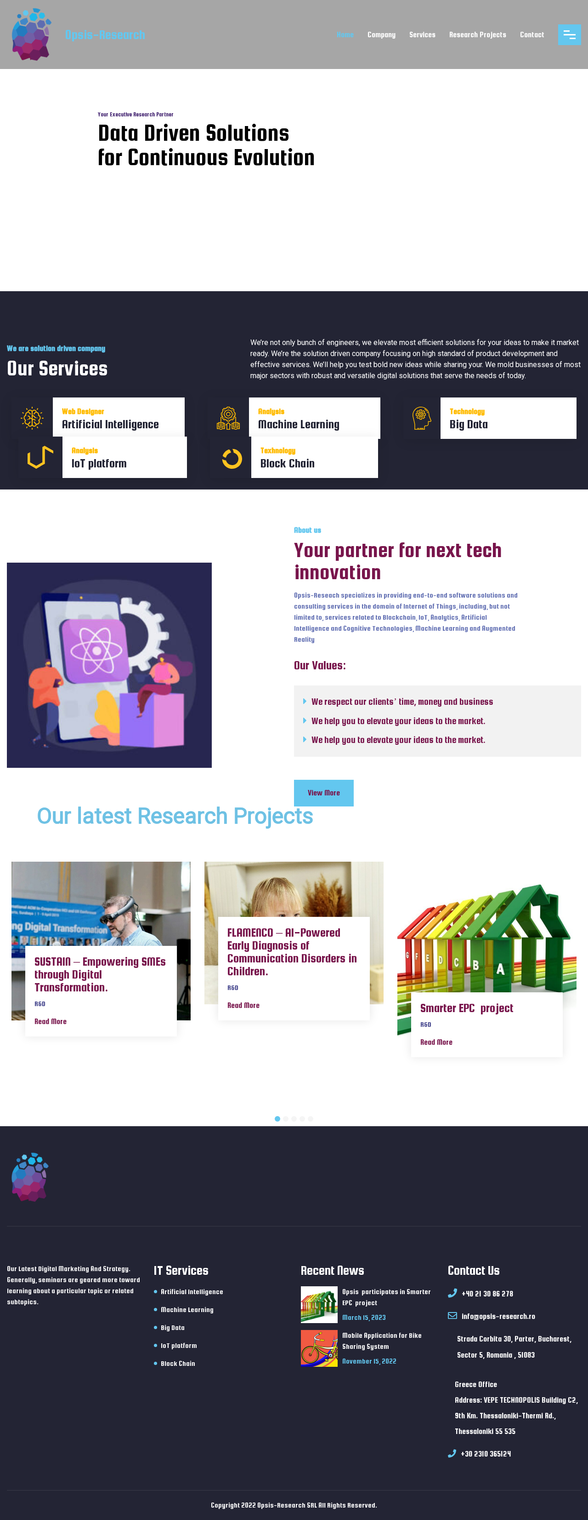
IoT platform (179, 1345)
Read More (50, 1021)
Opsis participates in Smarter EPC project (386, 1297)
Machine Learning (187, 1309)
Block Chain (178, 1363)
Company (382, 34)
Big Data (173, 1327)
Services (422, 34)
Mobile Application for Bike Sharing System (382, 1340)
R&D (39, 1004)
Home (345, 34)
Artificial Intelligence (192, 1291)
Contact (532, 34)
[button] (277, 1119)
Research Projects (477, 34)
